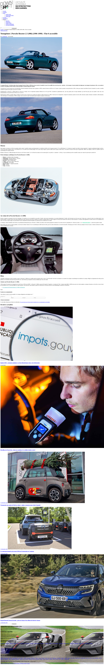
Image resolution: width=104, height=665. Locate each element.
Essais (4, 13)
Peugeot (30, 659)
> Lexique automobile (4, 652)
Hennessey (54, 658)
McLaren (2, 659)
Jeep (72, 658)
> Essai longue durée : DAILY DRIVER (8, 648)
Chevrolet (32, 658)
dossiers (82, 629)
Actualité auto (3, 643)
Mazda (100, 658)
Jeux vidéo (27, 643)
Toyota (56, 659)
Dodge (42, 658)
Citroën (36, 658)
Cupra (39, 658)
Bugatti (28, 658)
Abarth (1, 658)
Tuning (50, 643)
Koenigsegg (77, 658)
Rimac (41, 659)
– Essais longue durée (9, 15)
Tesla (54, 659)
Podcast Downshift (88, 643)
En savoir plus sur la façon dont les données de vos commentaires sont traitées (35, 302)
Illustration (76, 643)
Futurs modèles (55, 643)
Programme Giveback (16, 663)
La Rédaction (4, 36)
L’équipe (2, 663)
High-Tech (23, 643)
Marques (11, 643)
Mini (10, 659)
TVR (60, 659)
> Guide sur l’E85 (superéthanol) (6, 649)
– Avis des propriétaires (9, 25)
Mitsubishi (13, 659)
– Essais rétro (7, 16)
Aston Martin (14, 658)
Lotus (93, 658)
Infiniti (66, 658)
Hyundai (62, 658)
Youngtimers (5, 18)
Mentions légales (23, 663)
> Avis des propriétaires (4, 651)
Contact (28, 663)
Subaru (47, 659)
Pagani (27, 659)
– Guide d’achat (8, 23)
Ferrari (46, 658)
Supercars (46, 643)
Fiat (48, 658)
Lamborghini (82, 658)
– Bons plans (7, 21)
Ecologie (4, 17)
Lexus (90, 658)
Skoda (44, 659)
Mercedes (6, 659)
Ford (51, 658)
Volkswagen (66, 659)
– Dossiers (7, 20)
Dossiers (18, 643)
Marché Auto (66, 643)
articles (76, 629)
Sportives (42, 643)
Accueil (4, 11)
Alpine (10, 658)
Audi (19, 658)
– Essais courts (8, 14)
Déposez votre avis (7, 663)
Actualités (5, 12)
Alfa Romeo (6, 658)
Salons (14, 643)
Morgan (17, 659)
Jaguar (69, 658)
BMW (25, 658)
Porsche (5, 30)
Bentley (21, 658)
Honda (58, 658)
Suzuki (50, 659)
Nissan (21, 659)
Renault (37, 659)
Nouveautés (61, 643)
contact (12, 638)
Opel (24, 659)
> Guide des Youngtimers (5, 650)
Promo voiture (81, 643)
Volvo (62, 659)
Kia (74, 658)
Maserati (96, 658)
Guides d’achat (37, 643)
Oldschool (2, 30)
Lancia (87, 658)
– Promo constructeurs (9, 24)
